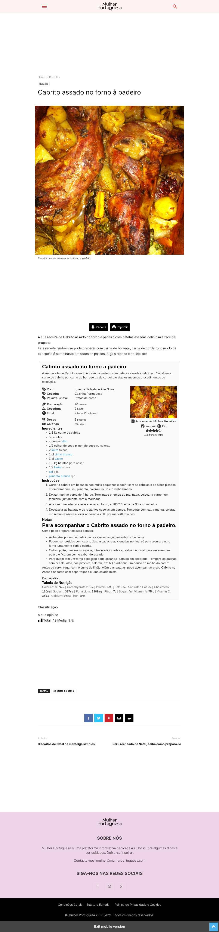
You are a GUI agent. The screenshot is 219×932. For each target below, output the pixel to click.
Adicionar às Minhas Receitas (155, 421)
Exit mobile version (109, 926)
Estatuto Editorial (98, 904)
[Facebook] (98, 886)
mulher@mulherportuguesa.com (120, 860)
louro (55, 450)
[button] (44, 6)
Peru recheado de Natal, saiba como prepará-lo (146, 744)
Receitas (54, 77)
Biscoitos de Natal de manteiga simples (66, 744)
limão (57, 467)
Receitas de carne (63, 690)
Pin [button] (163, 426)
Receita (100, 327)
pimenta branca (59, 476)
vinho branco (63, 454)
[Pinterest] (121, 886)
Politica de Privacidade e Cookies (137, 904)
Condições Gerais (70, 904)
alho (64, 441)
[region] (109, 46)
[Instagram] (109, 886)
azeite (59, 458)
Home (41, 77)
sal (51, 471)
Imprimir (122, 327)
